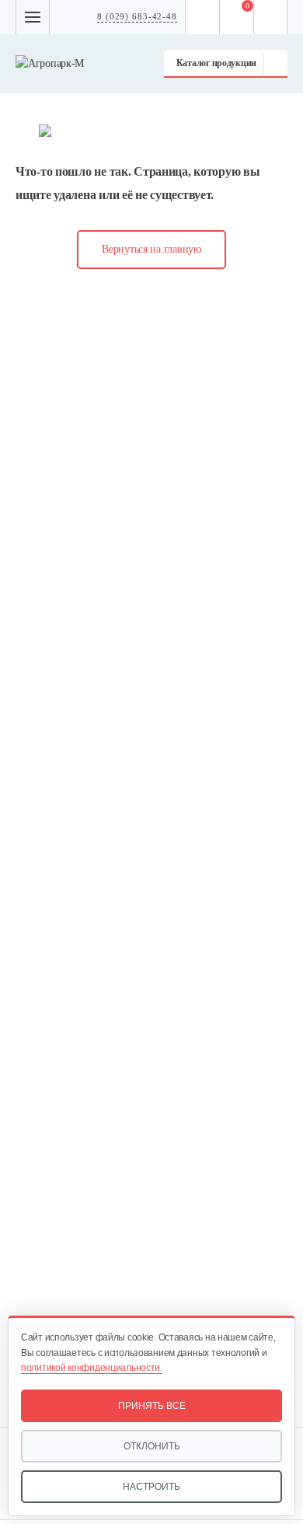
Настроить (151, 1486)
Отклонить (152, 1446)
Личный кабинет (270, 17)
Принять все (152, 1405)
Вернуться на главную (151, 249)
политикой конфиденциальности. (91, 1367)
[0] (237, 17)
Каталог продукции (216, 63)
